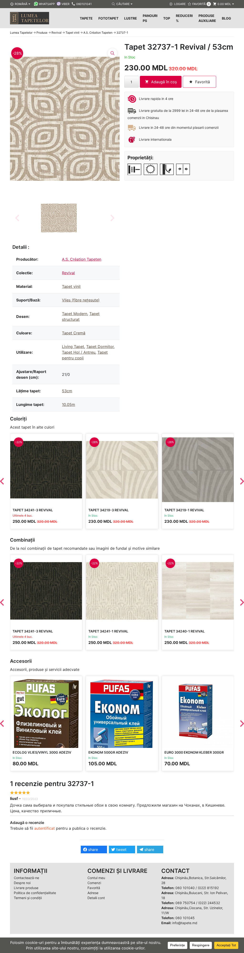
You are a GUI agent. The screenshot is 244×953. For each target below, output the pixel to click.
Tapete (86, 18)
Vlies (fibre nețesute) (81, 300)
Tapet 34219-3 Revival (108, 510)
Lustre (130, 18)
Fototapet (108, 18)
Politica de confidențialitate (35, 893)
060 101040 (185, 888)
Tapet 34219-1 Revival (184, 510)
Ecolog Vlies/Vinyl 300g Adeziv (42, 752)
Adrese (92, 893)
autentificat (44, 828)
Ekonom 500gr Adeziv (108, 752)
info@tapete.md (184, 923)
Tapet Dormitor (100, 346)
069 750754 (185, 903)
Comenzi (94, 883)
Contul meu (96, 878)
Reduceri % (184, 18)
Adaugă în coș (164, 81)
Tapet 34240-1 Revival (184, 631)
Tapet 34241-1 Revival (108, 631)
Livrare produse (26, 888)
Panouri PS (150, 18)
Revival (68, 272)
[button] (59, 218)
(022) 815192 (208, 888)
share (92, 849)
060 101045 (185, 918)
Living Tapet (73, 346)
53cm (67, 390)
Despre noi (22, 883)
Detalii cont (96, 898)
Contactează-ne (26, 878)
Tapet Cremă (73, 333)
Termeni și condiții (28, 898)
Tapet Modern (74, 313)
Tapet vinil (71, 286)
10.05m (68, 404)
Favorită (93, 888)
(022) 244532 (209, 903)
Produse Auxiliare (207, 18)
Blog (226, 18)
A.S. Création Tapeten (81, 259)
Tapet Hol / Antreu (78, 352)
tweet (121, 849)
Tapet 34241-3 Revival (33, 510)
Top (166, 18)
